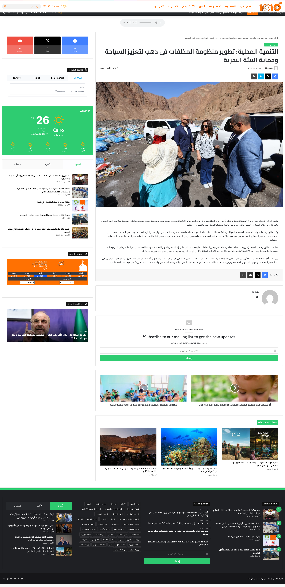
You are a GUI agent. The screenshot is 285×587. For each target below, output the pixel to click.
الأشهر (78, 164)
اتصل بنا (172, 6)
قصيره (105, 539)
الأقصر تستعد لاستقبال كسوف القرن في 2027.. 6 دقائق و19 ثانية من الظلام (129, 469)
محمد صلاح (121, 544)
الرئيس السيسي (102, 514)
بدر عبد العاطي (133, 529)
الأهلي (88, 504)
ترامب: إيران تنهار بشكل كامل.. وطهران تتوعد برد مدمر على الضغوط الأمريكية (49, 336)
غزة (120, 539)
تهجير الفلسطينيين (89, 529)
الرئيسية (244, 6)
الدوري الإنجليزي (133, 514)
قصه (113, 539)
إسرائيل (113, 504)
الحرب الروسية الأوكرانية (91, 509)
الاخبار (230, 6)
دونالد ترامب (99, 534)
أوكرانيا (123, 504)
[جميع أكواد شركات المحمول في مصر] (80, 205)
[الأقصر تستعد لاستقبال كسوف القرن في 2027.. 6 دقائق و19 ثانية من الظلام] (128, 446)
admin (270, 68)
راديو (201, 6)
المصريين (114, 524)
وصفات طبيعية (119, 549)
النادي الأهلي (102, 524)
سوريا (128, 539)
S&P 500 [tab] (16, 78)
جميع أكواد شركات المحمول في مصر (53, 202)
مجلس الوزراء (134, 544)
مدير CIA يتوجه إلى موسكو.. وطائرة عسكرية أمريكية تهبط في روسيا (31, 527)
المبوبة (215, 6)
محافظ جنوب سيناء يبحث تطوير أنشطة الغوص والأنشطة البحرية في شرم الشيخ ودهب (189, 469)
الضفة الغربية (92, 519)
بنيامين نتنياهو (119, 529)
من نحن (158, 6)
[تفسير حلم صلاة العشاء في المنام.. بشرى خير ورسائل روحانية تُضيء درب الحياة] (80, 232)
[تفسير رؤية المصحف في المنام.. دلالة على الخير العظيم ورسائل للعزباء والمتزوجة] (80, 179)
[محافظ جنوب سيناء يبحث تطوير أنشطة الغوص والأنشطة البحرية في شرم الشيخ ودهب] (189, 446)
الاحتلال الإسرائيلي (132, 509)
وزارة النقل (85, 544)
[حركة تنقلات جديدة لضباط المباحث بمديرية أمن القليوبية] (80, 219)
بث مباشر (187, 6)
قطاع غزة (95, 539)
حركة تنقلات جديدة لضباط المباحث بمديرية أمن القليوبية (45, 215)
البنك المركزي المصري (113, 509)
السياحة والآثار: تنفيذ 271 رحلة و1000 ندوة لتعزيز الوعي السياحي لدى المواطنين (253, 464)
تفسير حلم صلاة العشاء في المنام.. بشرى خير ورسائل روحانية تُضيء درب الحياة (39, 230)
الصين (103, 519)
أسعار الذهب (134, 504)
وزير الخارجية (134, 549)
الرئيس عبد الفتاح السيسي (129, 519)
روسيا (137, 539)
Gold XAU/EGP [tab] (57, 78)
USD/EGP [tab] (78, 77)
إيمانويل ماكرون (100, 504)
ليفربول (84, 539)
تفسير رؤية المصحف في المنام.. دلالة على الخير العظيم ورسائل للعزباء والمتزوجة (39, 176)
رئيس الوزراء (86, 534)
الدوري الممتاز (117, 514)
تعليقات (17, 164)
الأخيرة (48, 164)
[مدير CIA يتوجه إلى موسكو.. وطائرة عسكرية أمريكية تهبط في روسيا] (64, 528)
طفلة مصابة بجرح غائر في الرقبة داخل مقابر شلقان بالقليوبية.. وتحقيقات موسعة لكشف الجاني (43, 190)
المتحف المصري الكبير (131, 524)
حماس (110, 534)
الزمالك (112, 519)
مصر (111, 544)
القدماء (80, 519)
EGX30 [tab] (37, 78)
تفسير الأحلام (105, 529)
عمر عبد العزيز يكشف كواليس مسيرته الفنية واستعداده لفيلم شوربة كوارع (34, 538)
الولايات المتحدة (88, 524)
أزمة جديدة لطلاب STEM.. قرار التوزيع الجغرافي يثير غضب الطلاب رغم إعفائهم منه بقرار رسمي (32, 515)
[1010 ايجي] (271, 6)
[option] (47, 325)
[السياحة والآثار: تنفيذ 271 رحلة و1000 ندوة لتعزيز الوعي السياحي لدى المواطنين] (250, 444)
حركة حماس (121, 534)
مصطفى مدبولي (99, 544)
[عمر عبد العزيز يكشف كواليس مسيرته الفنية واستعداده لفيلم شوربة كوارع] (64, 540)
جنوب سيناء (135, 534)
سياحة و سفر (261, 38)
